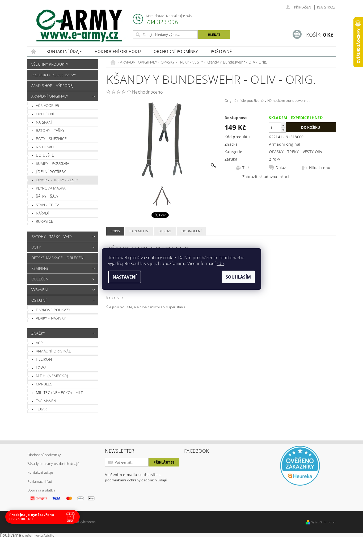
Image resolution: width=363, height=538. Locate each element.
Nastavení (125, 277)
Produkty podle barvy (53, 74)
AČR (39, 342)
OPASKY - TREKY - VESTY (57, 179)
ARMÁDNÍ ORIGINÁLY (49, 96)
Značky (38, 333)
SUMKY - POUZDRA (52, 163)
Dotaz (281, 167)
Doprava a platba (41, 490)
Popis (115, 231)
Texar (41, 408)
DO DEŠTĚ (45, 155)
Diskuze (165, 231)
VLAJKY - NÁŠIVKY (51, 318)
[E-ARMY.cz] (79, 26)
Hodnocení (191, 231)
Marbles (44, 383)
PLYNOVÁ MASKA (50, 188)
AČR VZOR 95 (47, 105)
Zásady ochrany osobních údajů (53, 463)
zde (220, 263)
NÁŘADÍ (42, 213)
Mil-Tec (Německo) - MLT (59, 392)
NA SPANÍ (44, 122)
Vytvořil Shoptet (323, 522)
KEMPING (39, 268)
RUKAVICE (44, 221)
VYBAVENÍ (40, 289)
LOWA (41, 367)
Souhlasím (238, 277)
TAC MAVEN (46, 400)
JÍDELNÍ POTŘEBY (51, 171)
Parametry (139, 231)
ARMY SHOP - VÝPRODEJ (52, 85)
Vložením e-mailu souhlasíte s (136, 477)
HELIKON (44, 359)
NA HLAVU (45, 146)
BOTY (36, 247)
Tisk (246, 167)
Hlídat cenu (320, 167)
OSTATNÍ (39, 300)
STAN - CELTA (48, 204)
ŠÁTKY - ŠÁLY (47, 196)
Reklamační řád (39, 481)
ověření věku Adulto (38, 535)
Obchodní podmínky (176, 51)
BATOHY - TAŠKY (50, 130)
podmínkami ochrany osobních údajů (136, 480)
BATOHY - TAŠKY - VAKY (51, 236)
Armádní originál (53, 351)
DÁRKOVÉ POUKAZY (53, 309)
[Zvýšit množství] (283, 125)
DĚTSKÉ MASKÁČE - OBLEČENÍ (58, 257)
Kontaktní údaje (64, 51)
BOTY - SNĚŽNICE (51, 138)
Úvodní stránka (33, 51)
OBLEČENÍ (45, 113)
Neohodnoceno (147, 92)
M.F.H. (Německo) (52, 375)
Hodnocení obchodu (118, 51)
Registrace (326, 7)
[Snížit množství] (283, 129)
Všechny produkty (49, 64)
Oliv (318, 151)
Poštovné (221, 51)
